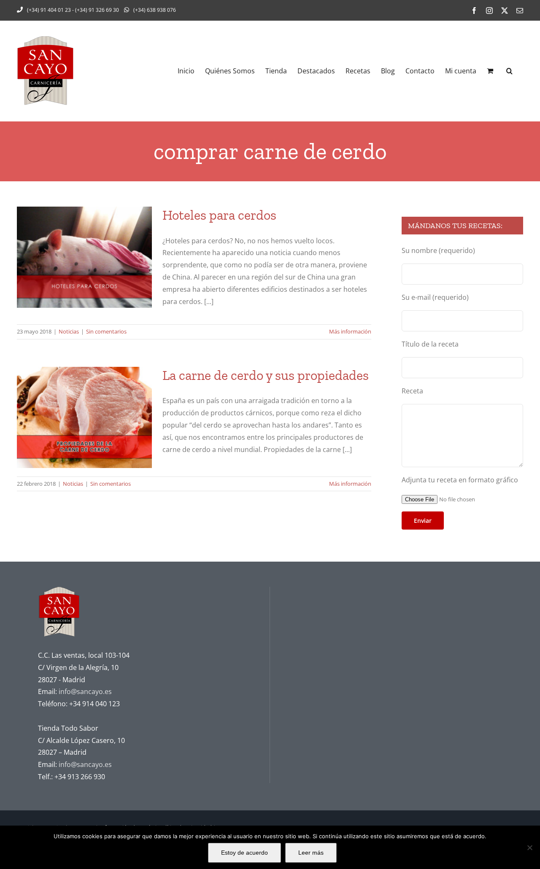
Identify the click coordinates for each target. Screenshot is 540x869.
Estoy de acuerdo (244, 852)
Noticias (69, 331)
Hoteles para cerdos (219, 215)
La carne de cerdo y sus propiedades (265, 375)
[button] (509, 71)
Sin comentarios (106, 331)
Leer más (311, 852)
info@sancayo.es (85, 691)
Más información (350, 331)
